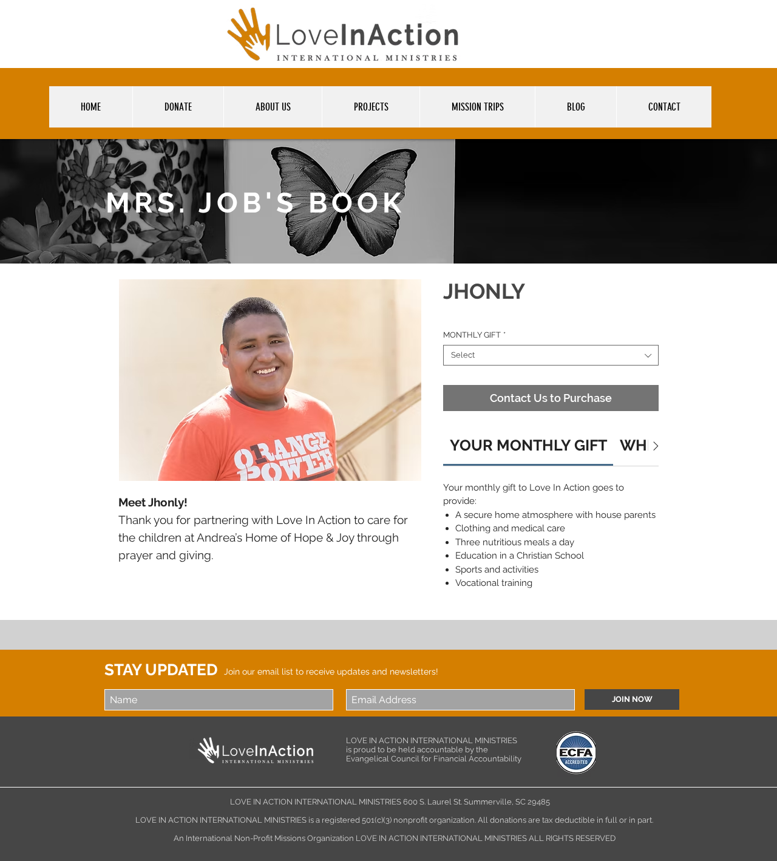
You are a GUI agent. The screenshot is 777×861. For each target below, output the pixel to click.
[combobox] (551, 355)
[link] (528, 445)
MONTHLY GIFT (474, 334)
